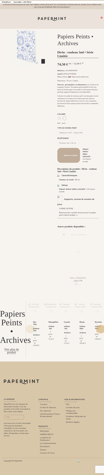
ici (77, 215)
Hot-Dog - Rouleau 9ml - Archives (36, 328)
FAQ (67, 404)
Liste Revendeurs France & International (50, 415)
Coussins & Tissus (47, 453)
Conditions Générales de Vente (76, 417)
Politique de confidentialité (71, 412)
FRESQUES (44, 431)
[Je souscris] (22, 417)
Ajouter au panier (70, 155)
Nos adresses (45, 411)
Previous (30, 329)
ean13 (60, 74)
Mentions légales (73, 422)
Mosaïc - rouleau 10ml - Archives (82, 327)
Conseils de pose (73, 407)
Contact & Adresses (48, 407)
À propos (43, 404)
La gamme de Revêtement (45, 438)
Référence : (61, 71)
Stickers (43, 450)
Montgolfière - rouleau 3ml (53, 325)
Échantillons (6, 2)
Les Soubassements (48, 443)
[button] (26, 67)
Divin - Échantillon (78, 278)
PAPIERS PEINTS (46, 434)
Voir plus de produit (11, 351)
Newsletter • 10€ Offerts (22, 2)
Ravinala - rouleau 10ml (98, 325)
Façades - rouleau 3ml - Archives (67, 327)
